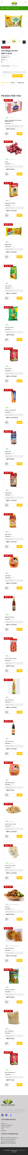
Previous (3, 25)
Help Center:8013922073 (8, 1141)
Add (20, 133)
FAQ (2, 1128)
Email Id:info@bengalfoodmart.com (10, 1137)
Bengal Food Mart (11, 1150)
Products (8, 8)
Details (13, 82)
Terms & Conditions (6, 1125)
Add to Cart (18, 75)
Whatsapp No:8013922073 (9, 1139)
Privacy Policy (5, 1127)
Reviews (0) (21, 82)
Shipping (3, 1130)
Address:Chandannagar (9, 1143)
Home (2, 8)
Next (24, 25)
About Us (3, 1123)
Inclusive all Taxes (5, 56)
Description (4, 82)
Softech (14, 1152)
